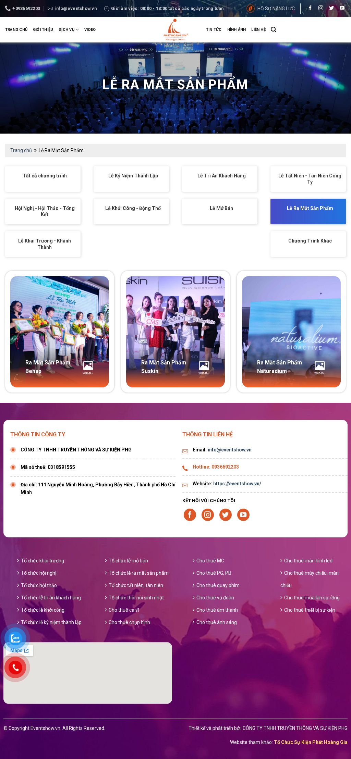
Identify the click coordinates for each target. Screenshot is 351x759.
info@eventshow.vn (230, 449)
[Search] (273, 29)
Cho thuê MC (210, 560)
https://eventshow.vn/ (237, 483)
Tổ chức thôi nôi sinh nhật (136, 597)
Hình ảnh (236, 29)
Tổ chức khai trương (42, 560)
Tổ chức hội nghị (38, 573)
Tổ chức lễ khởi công (42, 610)
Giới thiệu (43, 29)
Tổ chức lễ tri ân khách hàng (51, 597)
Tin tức (214, 29)
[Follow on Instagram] (319, 8)
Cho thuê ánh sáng (216, 622)
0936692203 (225, 467)
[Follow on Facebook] (308, 8)
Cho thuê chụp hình (129, 622)
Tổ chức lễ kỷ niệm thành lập (51, 622)
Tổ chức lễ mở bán (128, 560)
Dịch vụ (66, 29)
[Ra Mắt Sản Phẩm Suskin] (175, 331)
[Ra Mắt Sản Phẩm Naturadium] (291, 331)
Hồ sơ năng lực (276, 8)
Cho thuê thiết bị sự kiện (309, 610)
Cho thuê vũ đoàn (215, 597)
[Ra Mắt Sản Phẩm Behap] (59, 331)
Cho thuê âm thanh (217, 610)
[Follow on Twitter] (330, 8)
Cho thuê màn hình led (308, 560)
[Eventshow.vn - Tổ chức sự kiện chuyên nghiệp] (175, 29)
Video (90, 29)
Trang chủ (16, 29)
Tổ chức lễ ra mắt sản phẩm (139, 573)
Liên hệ (258, 29)
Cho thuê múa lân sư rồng (312, 597)
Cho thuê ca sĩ (124, 610)
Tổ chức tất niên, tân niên (136, 585)
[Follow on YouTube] (340, 8)
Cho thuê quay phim (218, 585)
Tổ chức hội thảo (39, 585)
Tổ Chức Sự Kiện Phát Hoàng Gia (311, 742)
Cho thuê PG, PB (213, 573)
